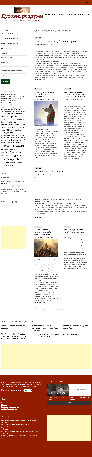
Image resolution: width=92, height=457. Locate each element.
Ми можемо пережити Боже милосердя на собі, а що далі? (19, 431)
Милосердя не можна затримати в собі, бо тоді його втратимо (45, 328)
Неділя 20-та (19, 105)
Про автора (68, 14)
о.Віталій (39, 44)
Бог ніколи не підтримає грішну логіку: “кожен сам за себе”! (46, 335)
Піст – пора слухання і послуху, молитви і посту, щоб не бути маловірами (75, 94)
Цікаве (3, 62)
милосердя (6, 149)
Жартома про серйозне (8, 38)
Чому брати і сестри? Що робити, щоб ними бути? (67, 397)
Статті (3, 53)
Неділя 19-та (8, 105)
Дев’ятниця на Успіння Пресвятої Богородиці (15, 424)
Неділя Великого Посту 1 (10, 111)
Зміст (87, 14)
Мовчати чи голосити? (72, 334)
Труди (54, 14)
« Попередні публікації (42, 309)
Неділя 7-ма (6, 100)
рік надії (13, 159)
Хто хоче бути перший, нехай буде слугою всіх (74, 231)
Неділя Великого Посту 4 (12, 119)
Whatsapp (4, 405)
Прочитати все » (39, 79)
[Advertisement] (13, 237)
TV (31, 386)
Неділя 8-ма (17, 101)
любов (20, 146)
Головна (47, 14)
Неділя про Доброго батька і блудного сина (13, 127)
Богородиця (5, 94)
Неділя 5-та (6, 98)
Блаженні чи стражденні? (48, 171)
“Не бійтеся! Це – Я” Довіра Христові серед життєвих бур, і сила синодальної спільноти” (15, 336)
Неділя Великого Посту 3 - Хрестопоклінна (12, 117)
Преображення (7, 142)
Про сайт (60, 14)
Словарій (4, 183)
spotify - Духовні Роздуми (9, 409)
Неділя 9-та (6, 103)
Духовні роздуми (22, 15)
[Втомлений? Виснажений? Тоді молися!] (80, 390)
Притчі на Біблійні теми (8, 43)
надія (6, 152)
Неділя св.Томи (18, 140)
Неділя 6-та (17, 98)
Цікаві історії (5, 58)
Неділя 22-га (16, 107)
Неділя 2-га (12, 96)
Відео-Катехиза (79, 14)
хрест (3, 165)
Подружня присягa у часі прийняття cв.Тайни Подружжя (18, 420)
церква (9, 165)
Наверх (35, 386)
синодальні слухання (13, 163)
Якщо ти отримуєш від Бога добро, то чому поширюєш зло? (19, 435)
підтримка (15, 152)
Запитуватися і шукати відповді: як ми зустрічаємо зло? (44, 94)
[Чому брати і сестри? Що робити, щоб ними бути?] (58, 390)
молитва (16, 149)
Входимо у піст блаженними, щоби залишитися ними (42, 232)
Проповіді (38, 37)
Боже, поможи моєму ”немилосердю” (55, 41)
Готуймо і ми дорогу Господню (10, 428)
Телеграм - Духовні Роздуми (10, 407)
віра (9, 145)
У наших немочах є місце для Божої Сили (75, 327)
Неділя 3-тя (20, 96)
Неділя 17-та (16, 103)
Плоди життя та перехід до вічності (13, 327)
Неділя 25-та (11, 109)
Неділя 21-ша (6, 107)
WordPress (27, 386)
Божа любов (15, 94)
